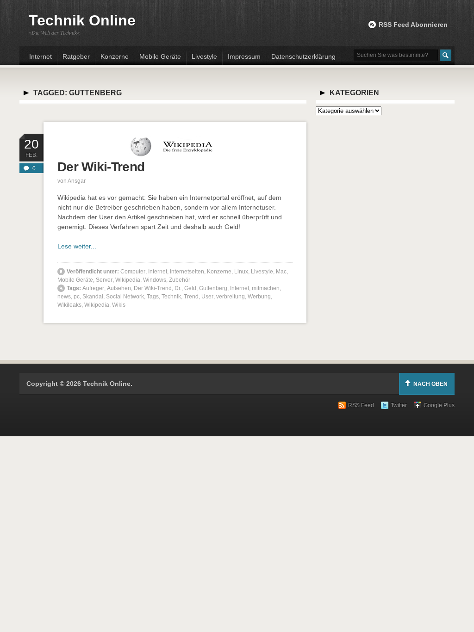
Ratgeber (76, 56)
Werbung (259, 296)
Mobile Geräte (160, 56)
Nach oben (430, 384)
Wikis (118, 305)
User (207, 296)
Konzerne (114, 56)
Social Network (125, 296)
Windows (154, 280)
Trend (191, 296)
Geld (190, 288)
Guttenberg (213, 288)
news (64, 296)
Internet (40, 56)
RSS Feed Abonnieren (413, 24)
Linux (241, 271)
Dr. (178, 288)
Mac (281, 271)
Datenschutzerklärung (303, 56)
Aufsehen (119, 288)
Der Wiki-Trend (100, 167)
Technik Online (82, 20)
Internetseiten (187, 271)
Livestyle (204, 56)
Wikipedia (127, 280)
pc (77, 296)
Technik (171, 296)
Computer (132, 271)
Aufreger (93, 288)
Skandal (92, 296)
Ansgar (77, 181)
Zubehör (179, 280)
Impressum (244, 56)
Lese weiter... (76, 246)
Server (104, 280)
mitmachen (266, 288)
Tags (153, 296)
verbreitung (230, 296)
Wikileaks (69, 305)
